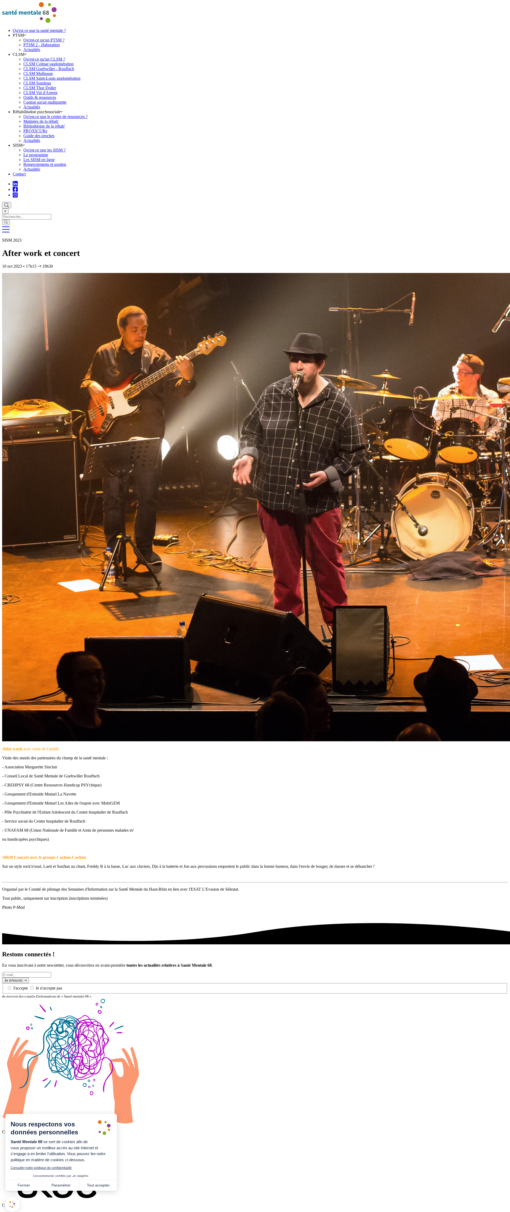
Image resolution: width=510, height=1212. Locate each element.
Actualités (31, 49)
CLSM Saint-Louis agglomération (51, 78)
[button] (12, 1204)
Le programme (35, 155)
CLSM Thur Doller (39, 88)
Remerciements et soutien (44, 164)
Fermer (24, 1185)
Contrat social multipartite (44, 102)
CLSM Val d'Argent (40, 92)
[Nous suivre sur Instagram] (15, 195)
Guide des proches (38, 135)
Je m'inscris (14, 980)
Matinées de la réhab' (41, 121)
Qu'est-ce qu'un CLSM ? (44, 59)
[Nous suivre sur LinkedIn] (15, 184)
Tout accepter (98, 1185)
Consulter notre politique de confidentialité (41, 1168)
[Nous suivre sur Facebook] (15, 189)
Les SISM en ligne (39, 159)
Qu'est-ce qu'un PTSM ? (44, 40)
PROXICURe (35, 131)
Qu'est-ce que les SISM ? (44, 150)
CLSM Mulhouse (38, 73)
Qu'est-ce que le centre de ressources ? (55, 116)
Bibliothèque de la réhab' (44, 126)
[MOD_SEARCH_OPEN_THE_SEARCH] (6, 205)
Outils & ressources (39, 97)
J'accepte (21, 988)
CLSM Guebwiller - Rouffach (48, 68)
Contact (19, 174)
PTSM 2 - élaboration (41, 45)
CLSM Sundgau (37, 83)
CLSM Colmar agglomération (48, 64)
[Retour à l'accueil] (29, 21)
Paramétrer (61, 1185)
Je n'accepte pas (49, 988)
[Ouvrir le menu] (6, 231)
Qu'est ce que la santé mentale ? (39, 30)
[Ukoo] (57, 1205)
